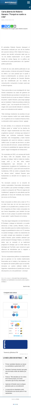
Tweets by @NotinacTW (11, 352)
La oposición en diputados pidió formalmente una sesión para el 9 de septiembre (15, 391)
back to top (26, 286)
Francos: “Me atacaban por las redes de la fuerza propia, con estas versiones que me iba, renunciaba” (15, 378)
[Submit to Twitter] (20, 298)
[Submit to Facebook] (12, 298)
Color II (14, 404)
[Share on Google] (15, 307)
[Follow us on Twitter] (17, 315)
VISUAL (17, 399)
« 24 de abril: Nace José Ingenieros (19, 278)
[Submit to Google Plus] (16, 298)
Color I (13, 404)
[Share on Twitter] (18, 307)
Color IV (17, 404)
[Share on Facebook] (12, 307)
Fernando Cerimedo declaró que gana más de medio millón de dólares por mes (16, 371)
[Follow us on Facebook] (13, 315)
